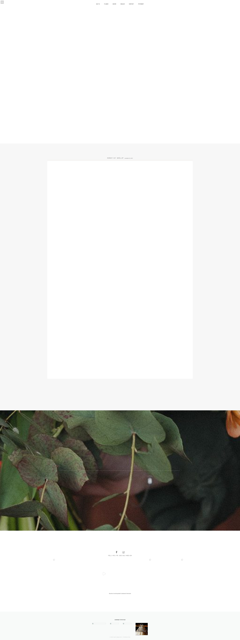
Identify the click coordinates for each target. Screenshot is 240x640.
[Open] (40, 573)
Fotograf (141, 4)
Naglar (122, 4)
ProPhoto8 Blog (126, 637)
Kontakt (131, 4)
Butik (98, 4)
